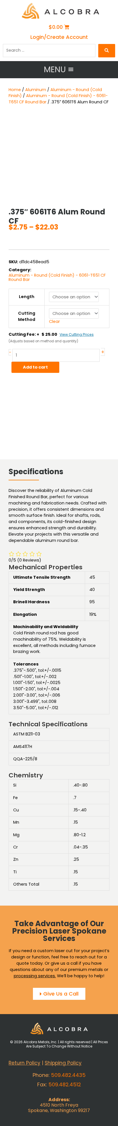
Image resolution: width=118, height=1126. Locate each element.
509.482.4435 (68, 1075)
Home (15, 90)
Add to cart (35, 367)
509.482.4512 (64, 1084)
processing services (34, 975)
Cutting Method (26, 316)
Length (26, 296)
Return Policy (24, 1062)
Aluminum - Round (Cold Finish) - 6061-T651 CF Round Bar (57, 277)
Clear (54, 321)
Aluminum (35, 90)
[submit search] (106, 50)
